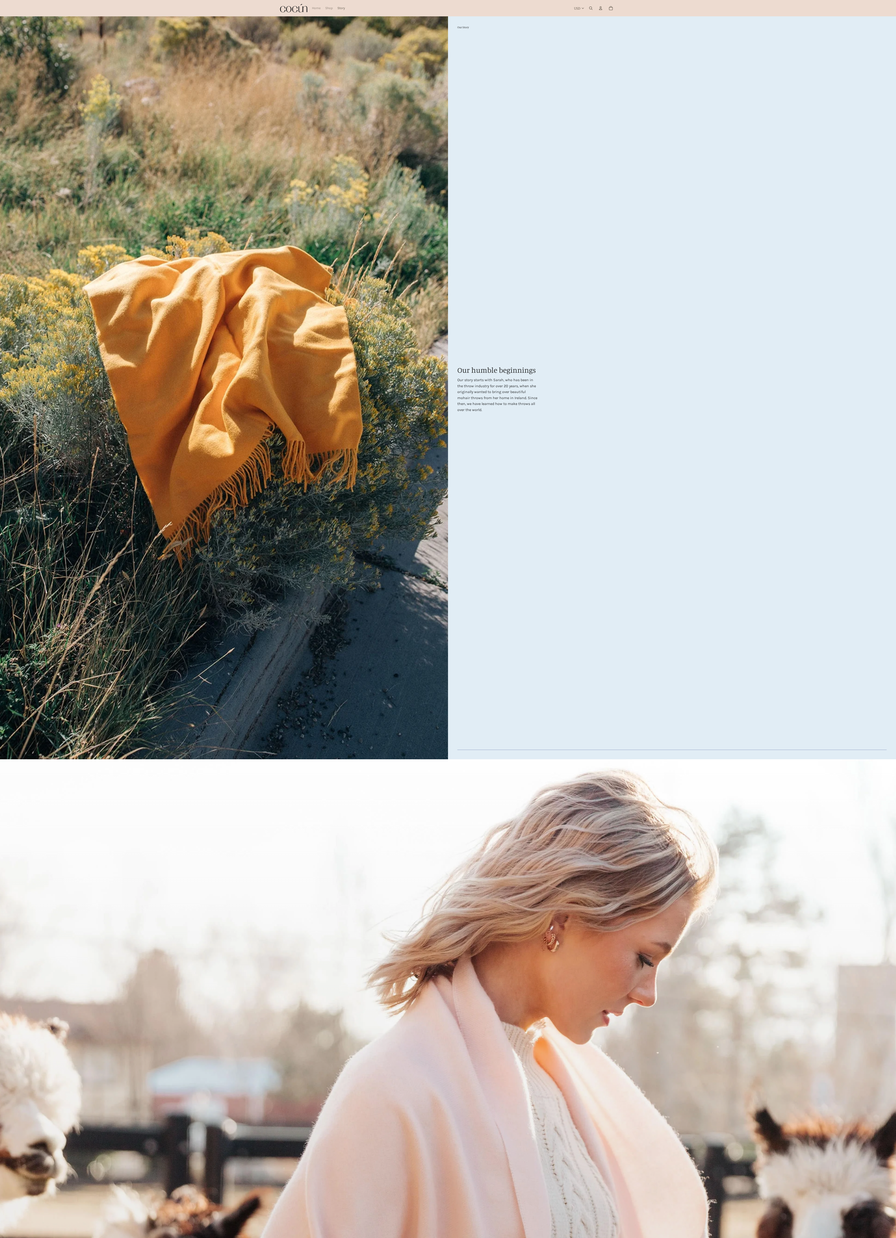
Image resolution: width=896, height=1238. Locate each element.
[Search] (591, 8)
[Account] (600, 8)
